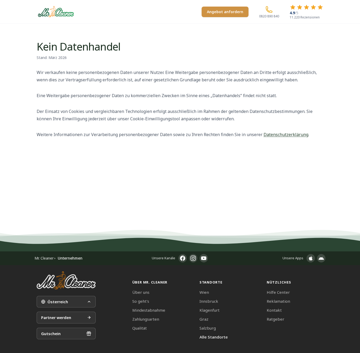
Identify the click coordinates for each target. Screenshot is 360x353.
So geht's (140, 301)
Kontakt (274, 310)
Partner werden (56, 317)
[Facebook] (182, 258)
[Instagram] (193, 258)
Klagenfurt (210, 310)
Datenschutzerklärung (286, 134)
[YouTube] (204, 258)
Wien (204, 292)
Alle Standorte (214, 337)
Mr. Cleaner (44, 258)
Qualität (139, 328)
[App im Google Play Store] (321, 258)
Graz (204, 319)
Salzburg (208, 328)
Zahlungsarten (145, 319)
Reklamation (278, 301)
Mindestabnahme (148, 310)
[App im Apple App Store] (311, 258)
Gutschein (51, 333)
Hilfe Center (278, 292)
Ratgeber (275, 319)
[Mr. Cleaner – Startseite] (66, 280)
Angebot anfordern (225, 11)
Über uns (140, 292)
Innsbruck (209, 301)
